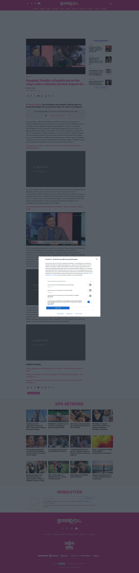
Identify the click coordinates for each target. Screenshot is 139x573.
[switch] (89, 285)
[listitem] (69, 281)
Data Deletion (60, 313)
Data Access (69, 313)
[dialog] (69, 286)
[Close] (97, 259)
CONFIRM (58, 308)
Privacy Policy (78, 313)
